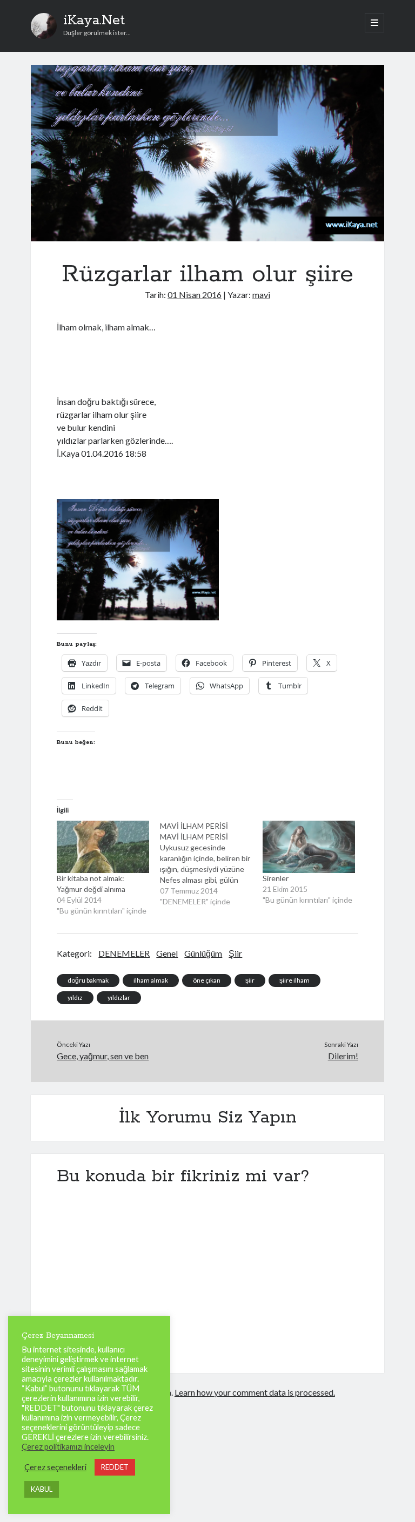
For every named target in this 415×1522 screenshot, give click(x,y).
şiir (250, 980)
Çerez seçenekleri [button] (55, 1467)
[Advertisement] (183, 363)
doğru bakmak (88, 980)
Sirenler (276, 878)
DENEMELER (124, 953)
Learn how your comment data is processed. (255, 1392)
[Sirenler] (309, 847)
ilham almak (150, 980)
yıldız (75, 997)
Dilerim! (343, 1056)
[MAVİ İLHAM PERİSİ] (211, 864)
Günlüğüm (203, 953)
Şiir (235, 953)
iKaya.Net (94, 20)
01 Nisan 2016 (195, 294)
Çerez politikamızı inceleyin (68, 1446)
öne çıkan (206, 980)
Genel (167, 953)
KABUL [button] (41, 1489)
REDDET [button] (115, 1467)
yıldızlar (119, 997)
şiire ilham (294, 980)
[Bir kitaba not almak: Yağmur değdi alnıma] (103, 847)
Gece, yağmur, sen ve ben (103, 1056)
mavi (261, 294)
